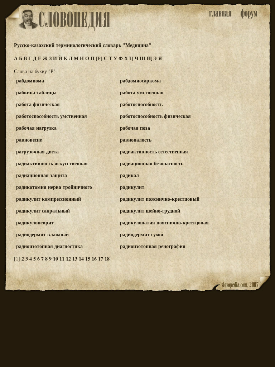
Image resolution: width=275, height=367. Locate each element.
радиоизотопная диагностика (49, 246)
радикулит (132, 187)
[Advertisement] (242, 108)
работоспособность (141, 104)
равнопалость (135, 139)
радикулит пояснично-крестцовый (159, 198)
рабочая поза (135, 128)
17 (100, 258)
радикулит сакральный (43, 210)
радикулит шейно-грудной (150, 210)
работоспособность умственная (51, 116)
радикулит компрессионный (48, 198)
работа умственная (142, 92)
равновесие (29, 139)
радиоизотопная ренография (152, 246)
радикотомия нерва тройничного (54, 187)
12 (68, 258)
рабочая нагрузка (36, 128)
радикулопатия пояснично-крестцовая (164, 222)
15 (87, 258)
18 (107, 258)
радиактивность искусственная (52, 163)
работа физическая (38, 104)
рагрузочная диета (37, 151)
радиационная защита (41, 175)
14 (81, 258)
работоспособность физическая (155, 116)
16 (94, 258)
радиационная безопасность (151, 163)
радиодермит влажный (42, 234)
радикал (129, 175)
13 (74, 258)
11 (61, 258)
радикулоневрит (35, 222)
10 (55, 258)
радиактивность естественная (154, 151)
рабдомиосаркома (140, 80)
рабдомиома (30, 80)
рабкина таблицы (36, 92)
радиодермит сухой (141, 234)
